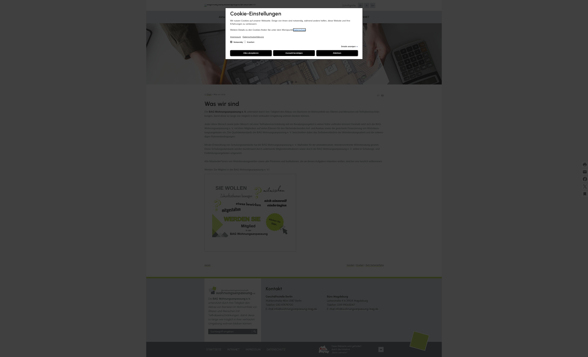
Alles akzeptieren (250, 53)
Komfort (250, 42)
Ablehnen (337, 53)
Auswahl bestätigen (294, 53)
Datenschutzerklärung (253, 37)
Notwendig (238, 42)
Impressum (235, 37)
